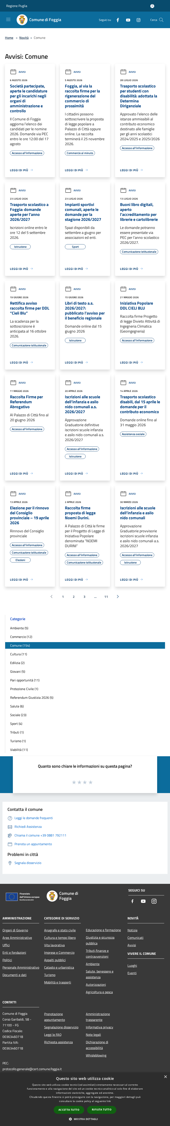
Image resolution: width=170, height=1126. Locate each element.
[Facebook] (116, 20)
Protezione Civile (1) (24, 688)
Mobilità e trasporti (57, 982)
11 (106, 596)
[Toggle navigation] (8, 19)
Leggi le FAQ (53, 1034)
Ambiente (93, 963)
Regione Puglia (16, 5)
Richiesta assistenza (58, 1042)
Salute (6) (17, 706)
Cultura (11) (18, 654)
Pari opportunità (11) (24, 680)
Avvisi (22, 72)
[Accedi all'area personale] (152, 6)
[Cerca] (161, 19)
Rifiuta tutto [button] (102, 1109)
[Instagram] (137, 20)
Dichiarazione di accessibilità (97, 1045)
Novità (24, 37)
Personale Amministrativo (20, 967)
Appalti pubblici (55, 959)
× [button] (165, 1076)
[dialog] (85, 1099)
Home (9, 37)
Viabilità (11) (19, 749)
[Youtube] (126, 20)
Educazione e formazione (103, 929)
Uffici (6, 945)
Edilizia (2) (17, 662)
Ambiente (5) (19, 628)
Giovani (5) (17, 671)
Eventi (132, 972)
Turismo (49, 974)
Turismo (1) (18, 740)
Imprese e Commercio (59, 952)
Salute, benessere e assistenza (99, 974)
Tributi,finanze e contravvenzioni (97, 953)
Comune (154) (20, 645)
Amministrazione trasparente (98, 1016)
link (109, 1101)
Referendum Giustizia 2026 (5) (31, 697)
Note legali (93, 1034)
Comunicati (135, 937)
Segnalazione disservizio (61, 1027)
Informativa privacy (99, 1027)
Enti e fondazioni (14, 952)
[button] (85, 1119)
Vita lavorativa (54, 945)
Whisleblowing (96, 1055)
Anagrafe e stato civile (60, 930)
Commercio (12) (21, 636)
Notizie (132, 930)
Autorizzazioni (96, 984)
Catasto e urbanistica (59, 967)
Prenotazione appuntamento (54, 1016)
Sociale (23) (18, 714)
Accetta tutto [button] (68, 1110)
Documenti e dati (14, 974)
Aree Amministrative (17, 937)
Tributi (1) (17, 732)
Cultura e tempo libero (60, 937)
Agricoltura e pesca (99, 992)
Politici (7, 959)
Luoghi (132, 965)
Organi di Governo (15, 930)
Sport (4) (16, 723)
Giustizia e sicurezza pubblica (100, 940)
